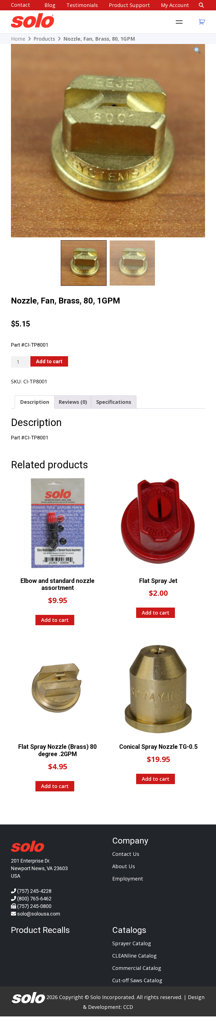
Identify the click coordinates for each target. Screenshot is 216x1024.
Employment (127, 878)
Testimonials (82, 5)
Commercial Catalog (136, 968)
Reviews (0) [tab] (72, 402)
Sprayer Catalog (131, 943)
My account (175, 5)
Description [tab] (34, 402)
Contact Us (125, 854)
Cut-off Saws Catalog (137, 980)
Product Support (129, 5)
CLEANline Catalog (134, 955)
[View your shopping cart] (201, 22)
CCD (128, 1007)
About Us (123, 866)
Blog (49, 5)
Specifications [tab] (113, 402)
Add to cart (49, 361)
